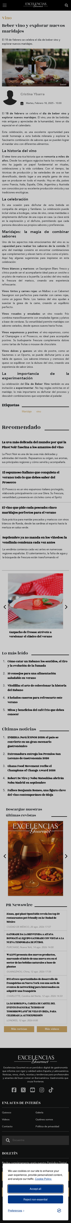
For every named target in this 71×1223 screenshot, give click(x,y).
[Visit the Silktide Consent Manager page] (59, 1211)
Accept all (35, 1189)
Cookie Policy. (43, 1179)
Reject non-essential (35, 1199)
